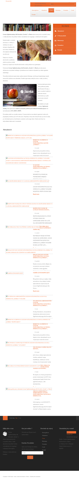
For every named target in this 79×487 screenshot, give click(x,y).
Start (16, 418)
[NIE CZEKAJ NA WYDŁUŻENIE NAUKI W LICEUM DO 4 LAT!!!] (23, 366)
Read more (36, 194)
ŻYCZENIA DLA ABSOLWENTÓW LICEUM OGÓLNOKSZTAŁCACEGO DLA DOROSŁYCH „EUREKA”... (42, 303)
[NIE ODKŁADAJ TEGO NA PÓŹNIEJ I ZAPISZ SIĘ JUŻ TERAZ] (23, 227)
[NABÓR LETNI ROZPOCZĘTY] (14, 273)
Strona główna (35, 10)
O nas (51, 10)
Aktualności (44, 10)
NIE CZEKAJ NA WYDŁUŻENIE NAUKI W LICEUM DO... (41, 367)
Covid (72, 10)
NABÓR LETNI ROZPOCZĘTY (41, 272)
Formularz (65, 10)
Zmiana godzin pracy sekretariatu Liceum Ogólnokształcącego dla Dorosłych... (42, 394)
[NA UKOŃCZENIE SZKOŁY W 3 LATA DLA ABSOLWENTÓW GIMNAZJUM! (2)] (27, 181)
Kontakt (33, 14)
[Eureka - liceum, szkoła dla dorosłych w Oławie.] (13, 11)
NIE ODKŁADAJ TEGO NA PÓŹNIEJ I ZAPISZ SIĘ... (42, 228)
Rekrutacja (58, 10)
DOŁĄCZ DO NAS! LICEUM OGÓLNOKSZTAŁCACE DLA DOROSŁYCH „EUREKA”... (41, 256)
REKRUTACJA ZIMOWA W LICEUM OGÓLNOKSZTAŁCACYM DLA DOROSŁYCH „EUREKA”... (41, 326)
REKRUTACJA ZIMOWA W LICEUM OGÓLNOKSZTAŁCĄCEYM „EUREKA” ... (40, 142)
